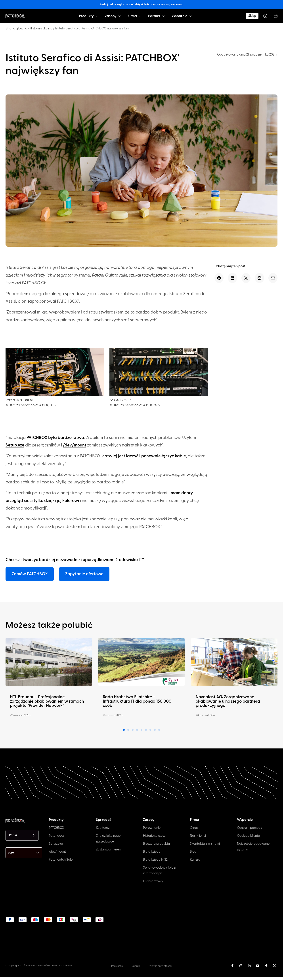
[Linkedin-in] (249, 966)
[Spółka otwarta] (140, 16)
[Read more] (49, 662)
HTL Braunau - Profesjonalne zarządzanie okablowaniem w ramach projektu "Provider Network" (47, 701)
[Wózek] (275, 16)
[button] (219, 278)
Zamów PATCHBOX (30, 574)
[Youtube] (257, 966)
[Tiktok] (266, 966)
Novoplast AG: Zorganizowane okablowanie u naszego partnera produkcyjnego (228, 701)
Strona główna (16, 28)
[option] (21, 973)
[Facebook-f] (232, 966)
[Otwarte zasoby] (119, 16)
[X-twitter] (274, 966)
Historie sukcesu (41, 28)
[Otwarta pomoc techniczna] (190, 16)
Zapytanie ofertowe (84, 574)
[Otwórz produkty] (96, 16)
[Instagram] (241, 966)
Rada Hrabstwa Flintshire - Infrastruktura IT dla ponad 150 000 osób (137, 701)
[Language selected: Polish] (146, 973)
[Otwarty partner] (163, 16)
